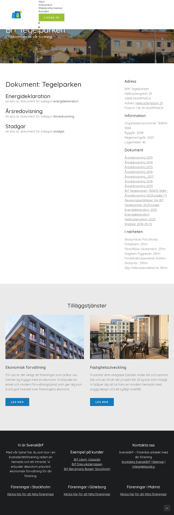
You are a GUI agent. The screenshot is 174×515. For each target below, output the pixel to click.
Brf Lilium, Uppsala (87, 459)
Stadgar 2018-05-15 (138, 224)
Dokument (45, 4)
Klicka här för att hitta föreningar (30, 494)
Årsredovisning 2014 (139, 162)
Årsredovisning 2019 (139, 186)
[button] (51, 23)
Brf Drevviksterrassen (87, 464)
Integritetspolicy (143, 467)
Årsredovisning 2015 (139, 167)
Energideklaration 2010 (141, 210)
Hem (42, 1)
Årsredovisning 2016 (139, 172)
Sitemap (158, 462)
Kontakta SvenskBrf (136, 462)
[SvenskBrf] (17, 14)
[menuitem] (51, 1)
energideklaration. (66, 101)
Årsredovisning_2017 (139, 177)
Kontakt (44, 11)
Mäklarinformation (51, 8)
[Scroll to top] (167, 508)
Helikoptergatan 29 (149, 103)
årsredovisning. (64, 116)
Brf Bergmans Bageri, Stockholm (87, 469)
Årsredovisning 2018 (139, 181)
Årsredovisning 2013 (139, 158)
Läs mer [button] (17, 402)
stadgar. (59, 131)
